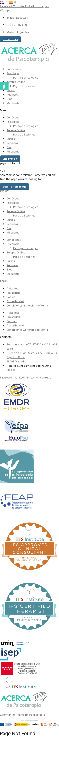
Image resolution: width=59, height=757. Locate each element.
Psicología (13, 73)
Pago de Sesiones (24, 86)
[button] (29, 110)
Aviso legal (13, 288)
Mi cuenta (13, 103)
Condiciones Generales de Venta (27, 305)
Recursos (12, 94)
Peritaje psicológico (25, 77)
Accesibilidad (15, 301)
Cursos (11, 90)
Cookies (12, 297)
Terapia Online (16, 82)
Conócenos (14, 69)
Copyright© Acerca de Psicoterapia (22, 714)
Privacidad (13, 292)
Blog (9, 99)
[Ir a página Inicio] (24, 707)
